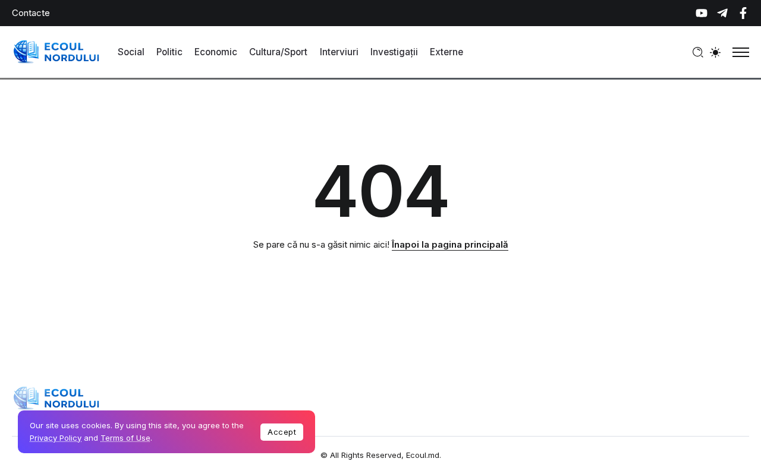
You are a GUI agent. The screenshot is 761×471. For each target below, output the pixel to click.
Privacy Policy (55, 437)
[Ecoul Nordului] (56, 51)
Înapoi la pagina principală (450, 244)
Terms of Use (125, 437)
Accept (282, 432)
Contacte (31, 12)
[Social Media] (701, 13)
